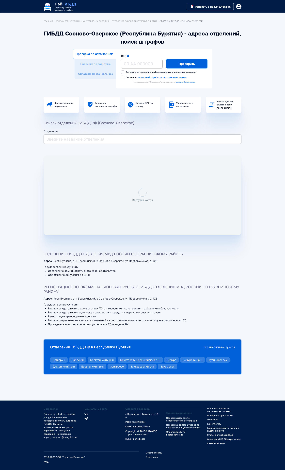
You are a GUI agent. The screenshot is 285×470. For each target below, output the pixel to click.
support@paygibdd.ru (65, 437)
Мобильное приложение (220, 415)
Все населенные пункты (219, 347)
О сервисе (212, 419)
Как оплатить (214, 423)
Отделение (51, 131)
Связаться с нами (216, 443)
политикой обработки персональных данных (162, 77)
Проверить (187, 64)
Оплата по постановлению (95, 73)
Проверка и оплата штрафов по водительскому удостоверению (183, 426)
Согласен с (156, 77)
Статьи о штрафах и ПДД (220, 435)
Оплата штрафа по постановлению (176, 433)
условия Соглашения (185, 82)
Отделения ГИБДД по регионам (223, 439)
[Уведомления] (238, 6)
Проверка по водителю (95, 64)
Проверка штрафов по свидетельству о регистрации (182, 419)
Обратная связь (154, 452)
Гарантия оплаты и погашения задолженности (223, 429)
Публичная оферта (135, 438)
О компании (152, 457)
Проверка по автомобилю (94, 54)
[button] (128, 56)
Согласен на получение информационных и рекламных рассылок (160, 71)
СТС (123, 56)
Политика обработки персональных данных (219, 410)
